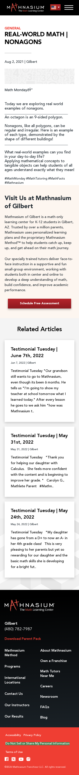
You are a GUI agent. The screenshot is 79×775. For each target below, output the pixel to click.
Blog (43, 717)
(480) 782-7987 (18, 629)
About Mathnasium (55, 650)
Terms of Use (14, 752)
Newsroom (49, 696)
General (13, 28)
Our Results (14, 716)
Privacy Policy (32, 735)
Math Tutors (50, 674)
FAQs (44, 707)
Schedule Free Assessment (39, 303)
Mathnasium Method (15, 653)
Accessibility (13, 735)
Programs (12, 666)
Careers (46, 686)
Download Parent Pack (23, 639)
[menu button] (55, 7)
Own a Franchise (53, 661)
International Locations (15, 680)
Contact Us (14, 694)
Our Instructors (17, 705)
